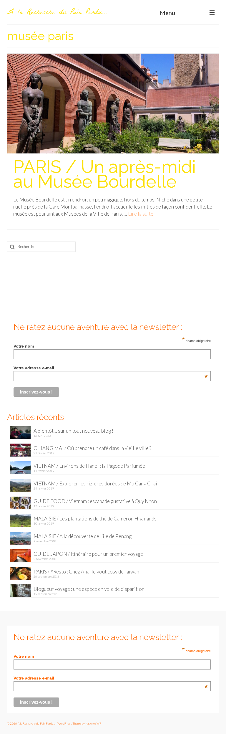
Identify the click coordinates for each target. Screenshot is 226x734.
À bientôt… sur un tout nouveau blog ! (73, 431)
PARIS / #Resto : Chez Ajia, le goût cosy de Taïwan (86, 571)
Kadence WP (93, 723)
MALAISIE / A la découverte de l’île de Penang (83, 536)
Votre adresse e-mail (111, 368)
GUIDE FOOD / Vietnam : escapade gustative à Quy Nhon (95, 501)
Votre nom (24, 346)
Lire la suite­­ (140, 214)
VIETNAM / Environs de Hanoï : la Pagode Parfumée (89, 466)
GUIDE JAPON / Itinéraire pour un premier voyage (88, 554)
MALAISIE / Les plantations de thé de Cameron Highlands (95, 518)
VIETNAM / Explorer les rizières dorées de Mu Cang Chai (95, 483)
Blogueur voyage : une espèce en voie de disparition (89, 589)
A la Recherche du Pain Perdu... (57, 13)
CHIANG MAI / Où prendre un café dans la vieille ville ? (92, 448)
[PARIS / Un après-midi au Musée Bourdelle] (113, 103)
